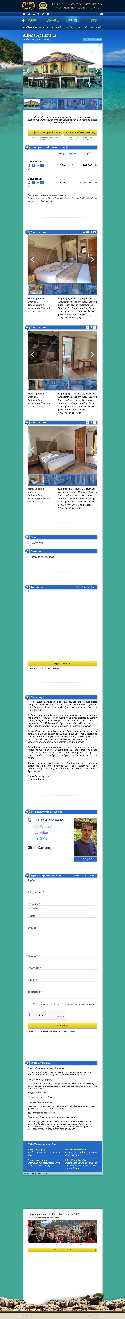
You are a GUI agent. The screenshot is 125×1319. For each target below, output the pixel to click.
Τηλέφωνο (35, 991)
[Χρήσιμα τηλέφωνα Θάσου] (33, 14)
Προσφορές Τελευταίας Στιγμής (66, 27)
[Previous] (28, 71)
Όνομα (33, 956)
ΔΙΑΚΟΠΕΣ (72, 20)
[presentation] (47, 1015)
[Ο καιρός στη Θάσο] (43, 14)
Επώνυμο (34, 968)
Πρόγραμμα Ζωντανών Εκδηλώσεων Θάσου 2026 (53, 1214)
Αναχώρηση (36, 892)
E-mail (32, 979)
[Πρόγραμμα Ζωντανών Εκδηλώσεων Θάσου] (48, 14)
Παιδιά (31, 915)
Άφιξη (32, 880)
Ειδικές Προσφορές (93, 27)
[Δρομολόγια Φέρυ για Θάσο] (24, 14)
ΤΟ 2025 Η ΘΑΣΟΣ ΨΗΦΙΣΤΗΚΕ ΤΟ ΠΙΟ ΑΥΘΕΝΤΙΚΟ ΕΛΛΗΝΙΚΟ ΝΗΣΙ (77, 6)
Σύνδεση (23, 1315)
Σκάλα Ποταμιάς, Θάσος (36, 39)
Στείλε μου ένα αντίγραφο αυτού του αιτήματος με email (64, 1004)
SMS (43, 838)
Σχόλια (32, 927)
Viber (43, 833)
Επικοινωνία (29, 1315)
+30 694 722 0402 (48, 820)
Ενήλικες (34, 904)
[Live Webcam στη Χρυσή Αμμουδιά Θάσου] (38, 14)
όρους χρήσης (69, 1031)
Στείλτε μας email (46, 848)
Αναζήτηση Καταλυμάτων (35, 27)
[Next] (96, 71)
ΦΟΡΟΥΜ (93, 20)
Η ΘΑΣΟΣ (52, 20)
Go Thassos (31, 20)
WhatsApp (47, 827)
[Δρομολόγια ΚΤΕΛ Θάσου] (29, 14)
